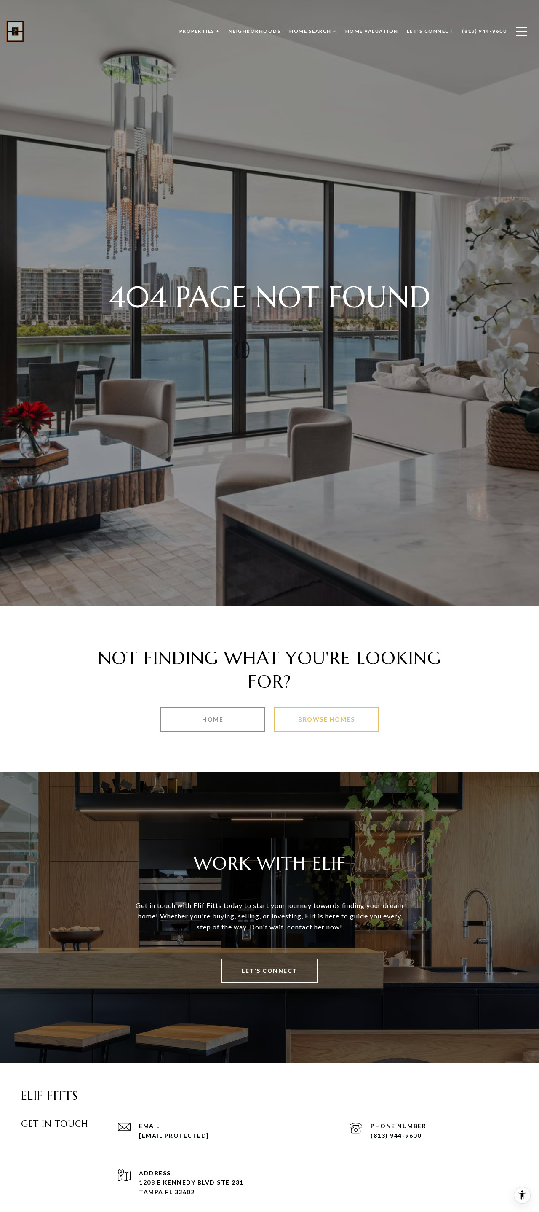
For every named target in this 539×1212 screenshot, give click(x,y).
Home (212, 719)
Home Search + (313, 31)
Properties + (199, 31)
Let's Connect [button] (269, 970)
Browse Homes (326, 719)
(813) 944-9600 (396, 1135)
